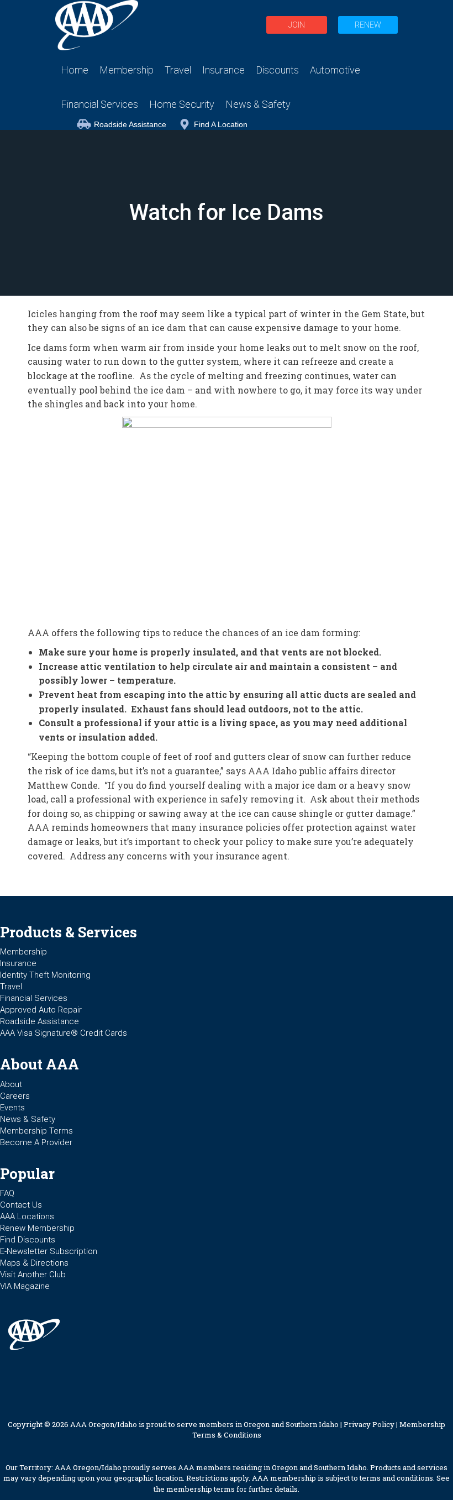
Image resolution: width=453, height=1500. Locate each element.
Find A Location (220, 124)
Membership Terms (36, 1131)
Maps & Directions (34, 1263)
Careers (15, 1096)
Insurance (18, 963)
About (11, 1084)
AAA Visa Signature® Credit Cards (63, 1033)
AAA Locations (27, 1216)
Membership (23, 952)
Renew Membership (37, 1228)
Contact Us (21, 1205)
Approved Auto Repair (41, 1010)
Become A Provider (36, 1142)
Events (12, 1108)
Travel (11, 987)
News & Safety (27, 1119)
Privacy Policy (369, 1424)
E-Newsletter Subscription (48, 1251)
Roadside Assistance (130, 124)
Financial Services (33, 998)
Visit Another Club (33, 1274)
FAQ (7, 1193)
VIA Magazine (25, 1286)
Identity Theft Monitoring (45, 975)
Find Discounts (27, 1240)
